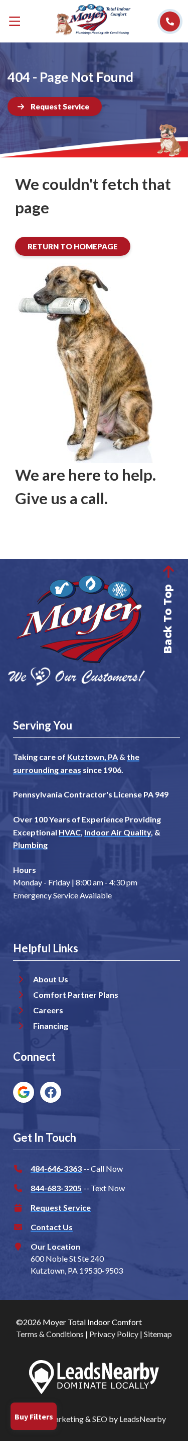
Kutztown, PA (92, 756)
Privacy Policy (113, 1334)
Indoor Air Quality (117, 832)
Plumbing (30, 844)
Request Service (61, 1207)
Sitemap (158, 1334)
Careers (48, 1010)
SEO (99, 1419)
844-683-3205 (56, 1188)
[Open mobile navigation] (14, 20)
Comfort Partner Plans (75, 994)
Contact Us (52, 1227)
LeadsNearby (142, 1419)
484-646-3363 (56, 1168)
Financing (50, 1025)
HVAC (70, 832)
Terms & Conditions (50, 1334)
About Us (50, 979)
